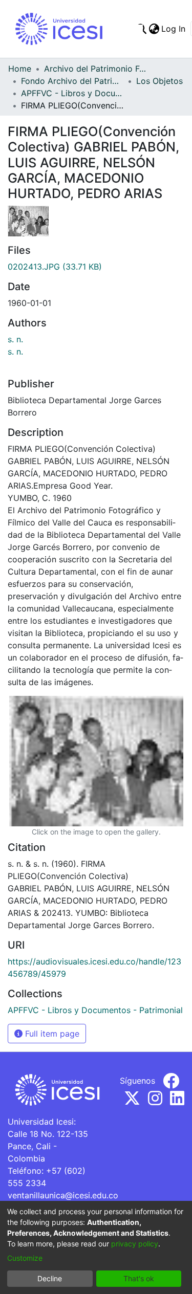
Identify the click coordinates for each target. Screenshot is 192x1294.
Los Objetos (159, 81)
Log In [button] (173, 29)
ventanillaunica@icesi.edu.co (63, 1195)
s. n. (15, 339)
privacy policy (134, 1243)
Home (19, 68)
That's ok (138, 1278)
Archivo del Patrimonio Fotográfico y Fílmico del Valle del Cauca (95, 68)
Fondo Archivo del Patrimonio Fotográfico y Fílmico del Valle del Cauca (72, 81)
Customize (24, 1258)
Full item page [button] (51, 1033)
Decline (49, 1278)
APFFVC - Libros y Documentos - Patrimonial (72, 93)
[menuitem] (153, 29)
